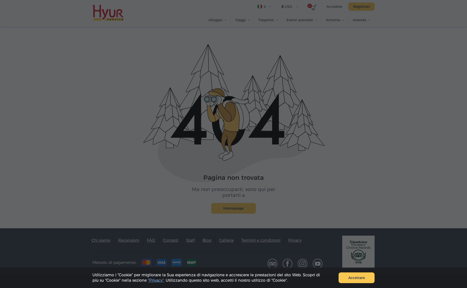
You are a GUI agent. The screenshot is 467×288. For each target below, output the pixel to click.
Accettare (356, 278)
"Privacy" (156, 280)
